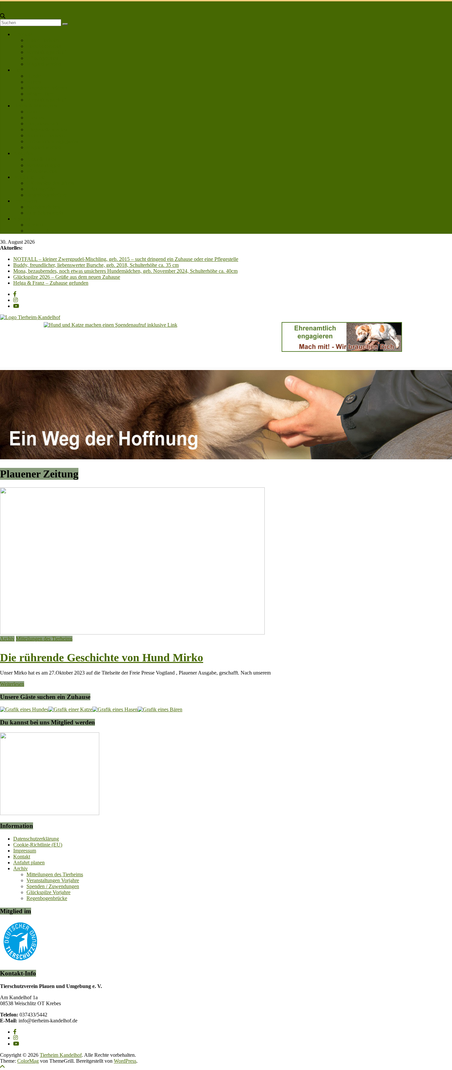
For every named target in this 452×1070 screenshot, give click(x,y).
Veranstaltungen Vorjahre (52, 880)
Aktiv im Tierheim (45, 135)
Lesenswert (25, 201)
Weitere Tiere (40, 94)
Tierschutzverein (43, 46)
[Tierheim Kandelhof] (3, 4)
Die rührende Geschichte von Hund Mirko (101, 657)
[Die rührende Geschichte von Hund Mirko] (132, 633)
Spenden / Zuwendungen (52, 886)
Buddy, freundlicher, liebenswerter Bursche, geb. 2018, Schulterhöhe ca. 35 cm (96, 265)
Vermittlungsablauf (46, 52)
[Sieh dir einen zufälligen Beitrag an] (2, 10)
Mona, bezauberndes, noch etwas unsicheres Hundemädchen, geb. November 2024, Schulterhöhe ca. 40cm (125, 271)
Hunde (33, 76)
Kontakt (21, 219)
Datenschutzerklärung (36, 839)
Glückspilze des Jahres (50, 183)
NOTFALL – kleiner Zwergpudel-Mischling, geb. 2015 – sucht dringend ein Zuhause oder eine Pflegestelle (125, 259)
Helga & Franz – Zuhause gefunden (50, 283)
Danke (33, 111)
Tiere (18, 70)
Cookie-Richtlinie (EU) (37, 844)
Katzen (33, 82)
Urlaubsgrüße (40, 189)
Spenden (35, 117)
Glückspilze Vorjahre (48, 892)
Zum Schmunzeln (45, 213)
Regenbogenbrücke (46, 195)
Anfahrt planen (42, 230)
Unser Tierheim (42, 40)
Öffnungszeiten (42, 58)
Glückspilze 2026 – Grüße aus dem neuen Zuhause (66, 277)
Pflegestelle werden (46, 129)
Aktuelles (23, 153)
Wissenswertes (41, 171)
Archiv (7, 638)
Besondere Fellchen (47, 88)
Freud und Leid (29, 177)
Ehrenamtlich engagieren (52, 141)
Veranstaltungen (43, 165)
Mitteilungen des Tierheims (44, 638)
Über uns (22, 34)
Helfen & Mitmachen (35, 105)
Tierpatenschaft (42, 123)
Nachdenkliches (43, 207)
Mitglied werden (43, 64)
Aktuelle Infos (41, 159)
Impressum (24, 850)
